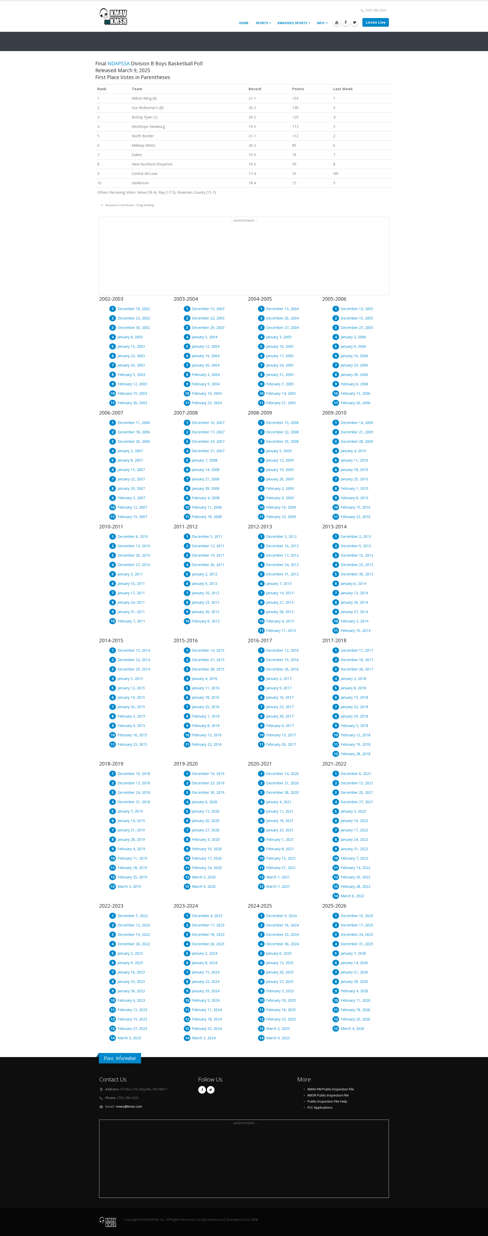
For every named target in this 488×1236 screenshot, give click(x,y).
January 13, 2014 (354, 592)
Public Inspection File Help (327, 1101)
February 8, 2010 (354, 497)
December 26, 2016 (282, 669)
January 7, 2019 (130, 811)
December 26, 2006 (133, 441)
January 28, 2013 (280, 611)
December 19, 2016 (282, 659)
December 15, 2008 (282, 422)
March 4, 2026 (352, 1028)
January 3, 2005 (279, 336)
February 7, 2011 (131, 621)
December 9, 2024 (281, 915)
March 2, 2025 (278, 1028)
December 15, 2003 (208, 308)
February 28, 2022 (355, 886)
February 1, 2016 (206, 716)
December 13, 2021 (357, 783)
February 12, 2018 (355, 735)
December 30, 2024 (282, 943)
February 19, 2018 (355, 744)
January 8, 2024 (204, 962)
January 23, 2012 (205, 602)
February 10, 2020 (207, 848)
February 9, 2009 (280, 497)
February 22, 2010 (355, 516)
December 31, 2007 (208, 450)
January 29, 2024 (205, 990)
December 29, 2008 (282, 441)
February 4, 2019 (131, 848)
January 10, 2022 (354, 820)
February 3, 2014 (354, 621)
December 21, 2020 (282, 783)
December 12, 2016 (282, 650)
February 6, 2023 (131, 1000)
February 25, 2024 (207, 1028)
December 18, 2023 (208, 934)
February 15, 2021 (281, 858)
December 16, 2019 (208, 773)
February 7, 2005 (280, 384)
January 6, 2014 (353, 583)
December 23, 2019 (208, 783)
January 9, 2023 (130, 962)
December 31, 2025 (357, 943)
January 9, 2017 (279, 687)
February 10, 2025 (281, 1000)
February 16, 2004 (207, 393)
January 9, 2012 (204, 583)
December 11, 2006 (133, 422)
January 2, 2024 (204, 953)
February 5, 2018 (354, 725)
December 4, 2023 (207, 915)
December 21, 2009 (357, 432)
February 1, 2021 (280, 839)
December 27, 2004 (282, 327)
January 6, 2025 (279, 953)
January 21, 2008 (205, 479)
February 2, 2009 (280, 488)
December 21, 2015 (208, 659)
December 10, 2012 (282, 545)
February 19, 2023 (132, 1019)
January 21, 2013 (280, 602)
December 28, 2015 (208, 669)
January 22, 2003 (131, 355)
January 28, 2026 (354, 981)
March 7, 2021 (278, 886)
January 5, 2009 (279, 450)
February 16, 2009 (281, 507)
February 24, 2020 (207, 867)
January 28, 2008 (205, 488)
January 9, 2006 (353, 346)
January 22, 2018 (354, 706)
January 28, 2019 (131, 839)
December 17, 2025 (357, 925)
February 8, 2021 (280, 848)
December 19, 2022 (133, 934)
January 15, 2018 (354, 697)
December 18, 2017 (357, 659)
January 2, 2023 (130, 953)
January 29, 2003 (131, 365)
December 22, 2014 (133, 659)
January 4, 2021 (279, 801)
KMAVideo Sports (292, 23)
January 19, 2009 (280, 469)
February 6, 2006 (354, 384)
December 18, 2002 (133, 308)
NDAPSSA (119, 63)
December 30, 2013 (357, 574)
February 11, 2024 (207, 1009)
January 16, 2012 (205, 592)
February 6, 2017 (280, 725)
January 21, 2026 (354, 972)
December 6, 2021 (356, 773)
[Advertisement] (244, 259)
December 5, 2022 (132, 915)
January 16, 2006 (354, 355)
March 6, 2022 (352, 895)
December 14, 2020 (282, 773)
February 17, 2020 (207, 858)
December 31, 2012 (282, 574)
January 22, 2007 (131, 479)
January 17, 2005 (280, 355)
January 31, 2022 (354, 848)
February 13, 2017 (281, 735)
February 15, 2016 (207, 735)
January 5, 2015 (130, 678)
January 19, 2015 (131, 697)
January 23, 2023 (131, 981)
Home (244, 23)
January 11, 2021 (280, 811)
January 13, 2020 (205, 811)
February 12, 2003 (132, 384)
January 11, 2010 (354, 460)
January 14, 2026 (354, 962)
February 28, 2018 (355, 753)
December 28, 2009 (357, 441)
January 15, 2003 (131, 346)
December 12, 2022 (133, 925)
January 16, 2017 (280, 697)
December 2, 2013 (356, 536)
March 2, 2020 (204, 877)
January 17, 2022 (354, 830)
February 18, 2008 (207, 516)
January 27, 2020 (205, 830)
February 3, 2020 (206, 839)
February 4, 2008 (206, 497)
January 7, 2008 (204, 460)
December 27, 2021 (357, 801)
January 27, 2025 (280, 981)
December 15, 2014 (133, 650)
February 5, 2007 (131, 497)
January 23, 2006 (354, 365)
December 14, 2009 (357, 422)
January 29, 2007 (131, 488)
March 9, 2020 (204, 886)
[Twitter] (354, 22)
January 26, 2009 (280, 479)
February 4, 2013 (280, 621)
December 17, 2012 (282, 555)
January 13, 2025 (280, 962)
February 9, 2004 (206, 384)
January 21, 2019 (131, 830)
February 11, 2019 (132, 858)
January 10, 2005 (280, 346)
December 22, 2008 (282, 432)
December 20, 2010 (133, 555)
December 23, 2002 (133, 318)
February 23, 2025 (281, 1019)
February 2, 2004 (206, 374)
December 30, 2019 (208, 792)
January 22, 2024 (205, 981)
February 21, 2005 (281, 402)
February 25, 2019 (132, 877)
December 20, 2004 (282, 318)
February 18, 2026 (355, 1009)
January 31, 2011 (131, 611)
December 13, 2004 (282, 308)
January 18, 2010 (354, 469)
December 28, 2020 (282, 792)
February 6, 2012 (206, 621)
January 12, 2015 (131, 687)
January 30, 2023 (131, 990)
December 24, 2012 (282, 564)
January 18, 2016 (205, 697)
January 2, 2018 (353, 678)
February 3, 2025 (280, 990)
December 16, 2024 (282, 925)
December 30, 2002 (133, 327)
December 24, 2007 (208, 441)
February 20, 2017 (281, 744)
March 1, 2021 (278, 877)
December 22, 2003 (208, 318)
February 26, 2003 (132, 402)
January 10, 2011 (131, 583)
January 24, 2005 (280, 365)
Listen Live (376, 22)
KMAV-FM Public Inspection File (331, 1089)
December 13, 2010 (133, 545)
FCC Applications (320, 1107)
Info (321, 23)
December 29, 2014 (133, 669)
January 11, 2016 (205, 687)
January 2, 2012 (204, 574)
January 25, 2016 (205, 706)
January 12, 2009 (280, 460)
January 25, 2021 (280, 830)
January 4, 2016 (204, 678)
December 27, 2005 (357, 327)
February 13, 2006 (355, 393)
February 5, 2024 (206, 1000)
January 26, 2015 (131, 706)
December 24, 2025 (357, 934)
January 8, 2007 (130, 460)
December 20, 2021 (357, 792)
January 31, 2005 (280, 374)
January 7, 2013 (279, 583)
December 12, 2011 (208, 545)
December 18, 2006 (133, 432)
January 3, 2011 (130, 574)
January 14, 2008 (205, 469)
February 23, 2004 (207, 402)
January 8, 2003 (130, 336)
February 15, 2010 (355, 507)
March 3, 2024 (204, 1037)
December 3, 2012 (281, 536)
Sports (262, 23)
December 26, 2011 (208, 564)
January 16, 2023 (131, 972)
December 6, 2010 (132, 536)
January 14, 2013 (280, 592)
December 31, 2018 (133, 801)
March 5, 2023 (129, 1037)
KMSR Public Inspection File (328, 1095)
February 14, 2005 (281, 393)
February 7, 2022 (354, 858)
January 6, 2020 (204, 801)
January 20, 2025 (280, 972)
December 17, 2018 (133, 783)
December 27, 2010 (133, 564)
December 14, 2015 (208, 650)
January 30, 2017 (280, 716)
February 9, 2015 (131, 725)
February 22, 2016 (207, 744)
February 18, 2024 (207, 1019)
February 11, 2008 (207, 507)
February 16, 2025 (281, 1009)
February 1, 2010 (354, 488)
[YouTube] (337, 22)
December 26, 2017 (357, 669)
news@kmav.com (129, 1106)
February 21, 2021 (281, 867)
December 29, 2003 (208, 327)
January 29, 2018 (354, 716)
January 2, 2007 (130, 450)
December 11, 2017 (357, 650)
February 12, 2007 (132, 507)
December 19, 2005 (357, 318)
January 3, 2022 (353, 811)
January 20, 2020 (205, 820)
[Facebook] (345, 22)
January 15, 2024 (205, 972)
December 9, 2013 (356, 545)
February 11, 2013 (281, 630)
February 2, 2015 (131, 716)
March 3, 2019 (129, 886)
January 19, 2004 (205, 355)
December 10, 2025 (357, 915)
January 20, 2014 (354, 602)
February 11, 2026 (355, 1000)
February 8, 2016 (206, 725)
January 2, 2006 (353, 336)
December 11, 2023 (208, 925)
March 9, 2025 (278, 1037)
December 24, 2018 (133, 792)
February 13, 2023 (132, 1009)
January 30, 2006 (354, 374)
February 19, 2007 (132, 516)
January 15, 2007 (131, 469)
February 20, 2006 (355, 402)
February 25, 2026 (355, 1019)
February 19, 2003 (132, 393)
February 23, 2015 (132, 744)
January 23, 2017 (280, 706)
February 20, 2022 (355, 877)
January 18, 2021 (280, 820)
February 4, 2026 (354, 990)
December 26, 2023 (208, 943)
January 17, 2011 (131, 592)
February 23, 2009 (281, 516)
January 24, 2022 (354, 839)
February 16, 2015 (132, 735)
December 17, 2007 (208, 432)
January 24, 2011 (131, 602)
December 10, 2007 (208, 422)
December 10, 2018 (133, 773)
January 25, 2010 (354, 479)
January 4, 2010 (353, 450)
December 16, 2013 (357, 555)
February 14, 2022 (355, 867)
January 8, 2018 (353, 687)
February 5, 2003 (131, 374)
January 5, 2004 (204, 336)
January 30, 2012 (205, 611)
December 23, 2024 (282, 934)
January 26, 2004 (205, 365)
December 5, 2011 (207, 536)
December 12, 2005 (357, 308)
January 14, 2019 (131, 820)
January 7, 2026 (353, 953)
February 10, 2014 (355, 630)
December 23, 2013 (357, 564)
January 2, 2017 (279, 678)
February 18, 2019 (132, 867)
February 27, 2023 (132, 1028)
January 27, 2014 (354, 611)
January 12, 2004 (205, 346)
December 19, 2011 (208, 555)
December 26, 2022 (133, 943)
